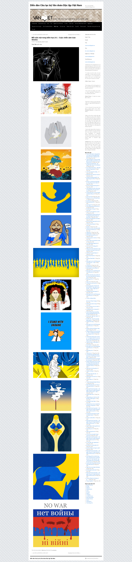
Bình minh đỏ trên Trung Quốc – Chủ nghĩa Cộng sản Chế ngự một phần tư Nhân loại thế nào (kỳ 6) (93, 438)
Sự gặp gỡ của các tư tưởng (74, 34)
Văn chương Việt (89, 502)
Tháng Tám (88, 232)
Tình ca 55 (88, 281)
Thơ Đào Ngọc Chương (90, 208)
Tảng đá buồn (88, 233)
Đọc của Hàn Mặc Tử (92, 445)
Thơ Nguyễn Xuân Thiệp (90, 401)
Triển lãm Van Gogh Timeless (91, 252)
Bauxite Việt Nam (89, 485)
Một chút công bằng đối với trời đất (92, 218)
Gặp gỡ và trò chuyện (36, 26)
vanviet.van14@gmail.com (90, 45)
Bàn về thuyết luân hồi (90, 255)
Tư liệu (66, 23)
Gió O (87, 490)
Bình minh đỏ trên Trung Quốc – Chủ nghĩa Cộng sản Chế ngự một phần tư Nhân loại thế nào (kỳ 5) (93, 452)
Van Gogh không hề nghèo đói (91, 243)
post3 (46, 41)
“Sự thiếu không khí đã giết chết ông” (93, 382)
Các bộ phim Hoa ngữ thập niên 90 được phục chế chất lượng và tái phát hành (93, 356)
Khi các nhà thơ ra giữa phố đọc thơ (92, 221)
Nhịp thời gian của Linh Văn (91, 376)
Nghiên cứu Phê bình (58, 23)
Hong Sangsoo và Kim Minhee (92, 268)
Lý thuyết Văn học (89, 496)
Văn (48, 23)
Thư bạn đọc (62, 26)
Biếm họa (56, 26)
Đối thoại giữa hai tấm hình (91, 469)
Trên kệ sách (83, 26)
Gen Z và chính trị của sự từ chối (92, 306)
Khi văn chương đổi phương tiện (92, 185)
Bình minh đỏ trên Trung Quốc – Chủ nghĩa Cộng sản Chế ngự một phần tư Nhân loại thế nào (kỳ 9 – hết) (93, 390)
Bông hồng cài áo (89, 350)
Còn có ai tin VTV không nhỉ (91, 246)
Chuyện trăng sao (89, 379)
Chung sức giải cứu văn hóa (91, 237)
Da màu (87, 486)
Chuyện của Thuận (89, 371)
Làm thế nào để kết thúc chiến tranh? (40, 34)
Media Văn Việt (70, 26)
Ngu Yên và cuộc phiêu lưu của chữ (92, 211)
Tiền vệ (87, 500)
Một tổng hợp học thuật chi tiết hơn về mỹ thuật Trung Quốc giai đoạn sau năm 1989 (93, 216)
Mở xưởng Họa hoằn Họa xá (91, 235)
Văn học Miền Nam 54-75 (80, 23)
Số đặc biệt (34, 23)
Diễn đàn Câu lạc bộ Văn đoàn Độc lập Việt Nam (56, 5)
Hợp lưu (87, 493)
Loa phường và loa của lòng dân (92, 309)
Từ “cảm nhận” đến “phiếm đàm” (92, 442)
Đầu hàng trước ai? (89, 279)
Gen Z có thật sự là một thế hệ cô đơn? (93, 240)
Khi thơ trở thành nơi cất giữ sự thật (92, 448)
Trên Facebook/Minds (47, 26)
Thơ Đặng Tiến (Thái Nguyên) (91, 291)
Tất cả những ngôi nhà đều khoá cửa (92, 206)
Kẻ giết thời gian (89, 266)
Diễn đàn (88, 487)
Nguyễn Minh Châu (90, 394)
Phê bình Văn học (89, 498)
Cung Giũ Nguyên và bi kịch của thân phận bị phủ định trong (93, 161)
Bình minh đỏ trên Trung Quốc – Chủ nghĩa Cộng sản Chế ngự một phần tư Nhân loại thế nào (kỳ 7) (93, 422)
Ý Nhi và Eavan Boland (90, 224)
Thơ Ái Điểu (88, 344)
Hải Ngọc (88, 491)
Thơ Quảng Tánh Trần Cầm (91, 373)
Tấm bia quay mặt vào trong (91, 303)
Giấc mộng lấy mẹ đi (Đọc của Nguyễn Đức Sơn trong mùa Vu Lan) (93, 190)
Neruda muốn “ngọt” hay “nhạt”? (92, 316)
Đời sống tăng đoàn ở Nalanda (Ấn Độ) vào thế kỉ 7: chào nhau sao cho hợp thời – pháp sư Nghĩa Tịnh (92, 287)
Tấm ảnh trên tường (89, 321)
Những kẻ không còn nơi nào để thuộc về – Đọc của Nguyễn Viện (93, 332)
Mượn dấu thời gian (90, 497)
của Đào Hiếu (90, 417)
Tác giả (33, 29)
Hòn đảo (87, 226)
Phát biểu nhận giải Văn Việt (93, 26)
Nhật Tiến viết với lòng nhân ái (91, 368)
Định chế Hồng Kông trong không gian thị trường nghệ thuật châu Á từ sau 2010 (92, 313)
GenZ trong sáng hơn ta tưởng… (92, 171)
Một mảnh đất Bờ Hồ (90, 202)
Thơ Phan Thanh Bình (90, 258)
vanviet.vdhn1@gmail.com (90, 62)
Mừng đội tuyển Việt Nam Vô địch (92, 174)
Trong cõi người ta (89, 480)
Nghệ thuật (90, 23)
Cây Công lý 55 (89, 204)
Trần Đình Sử (88, 501)
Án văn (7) (88, 200)
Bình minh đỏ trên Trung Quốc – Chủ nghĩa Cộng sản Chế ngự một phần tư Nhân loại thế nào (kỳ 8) (93, 409)
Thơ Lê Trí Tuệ (89, 196)
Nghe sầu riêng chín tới (90, 431)
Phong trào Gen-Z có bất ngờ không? (93, 198)
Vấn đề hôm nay (42, 23)
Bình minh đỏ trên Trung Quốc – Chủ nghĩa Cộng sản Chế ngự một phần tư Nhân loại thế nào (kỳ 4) (93, 474)
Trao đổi (77, 26)
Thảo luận (71, 23)
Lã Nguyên (88, 494)
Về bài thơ (91, 283)
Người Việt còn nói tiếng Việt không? (93, 467)
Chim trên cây (88, 353)
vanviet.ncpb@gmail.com (89, 56)
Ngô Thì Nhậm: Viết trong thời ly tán (93, 426)
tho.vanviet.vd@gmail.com (90, 51)
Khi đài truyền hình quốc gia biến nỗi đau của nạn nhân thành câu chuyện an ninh (93, 276)
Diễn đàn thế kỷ (89, 489)
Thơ (51, 23)
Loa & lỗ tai (88, 265)
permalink (54, 550)
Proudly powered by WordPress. (92, 558)
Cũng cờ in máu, (92, 342)
